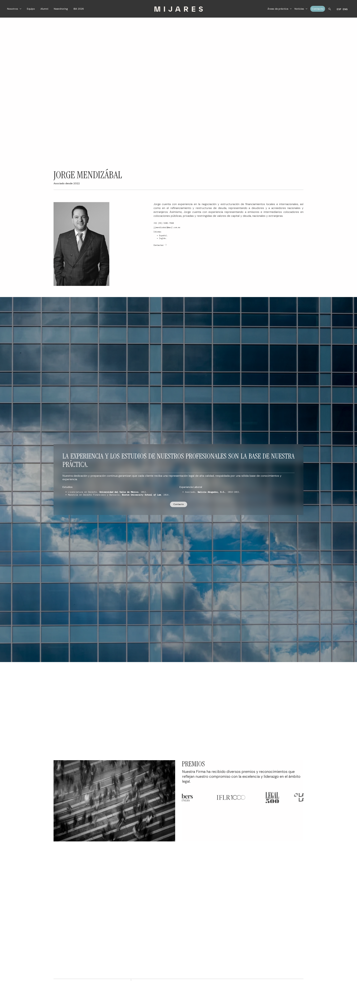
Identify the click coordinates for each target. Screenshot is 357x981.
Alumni (44, 9)
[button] (14, 9)
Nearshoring (61, 9)
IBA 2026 (78, 9)
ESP (339, 9)
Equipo (31, 9)
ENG (345, 9)
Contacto (318, 8)
